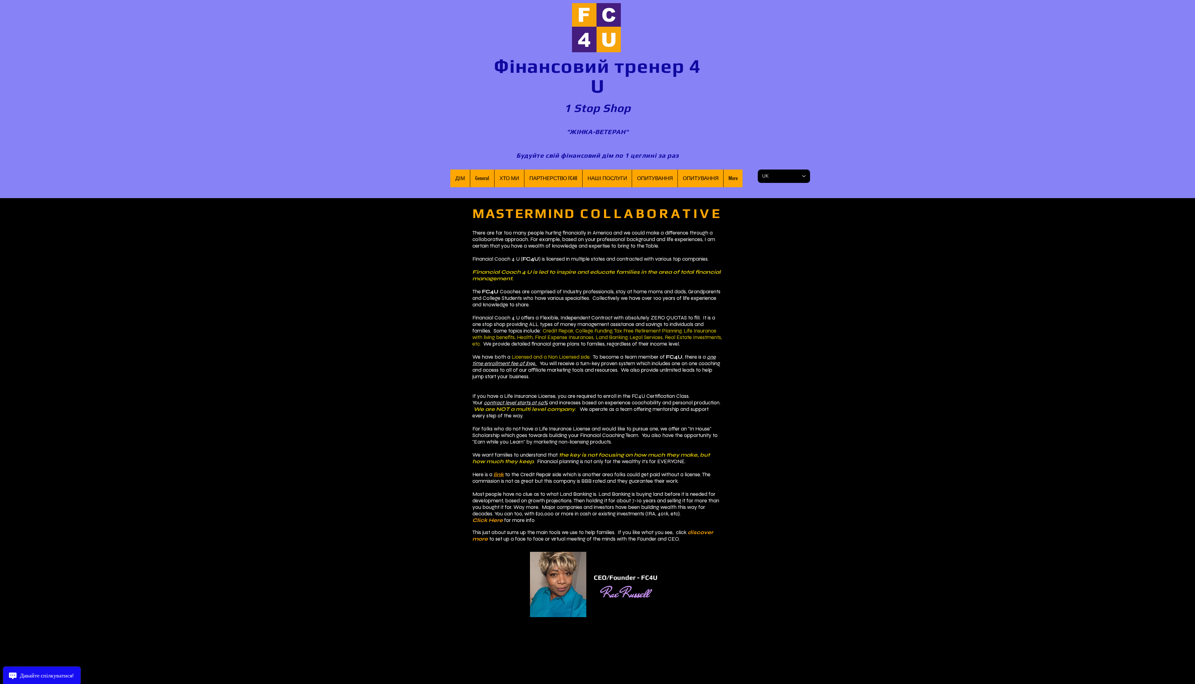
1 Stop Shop (597, 107)
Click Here (487, 520)
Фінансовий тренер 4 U (597, 76)
